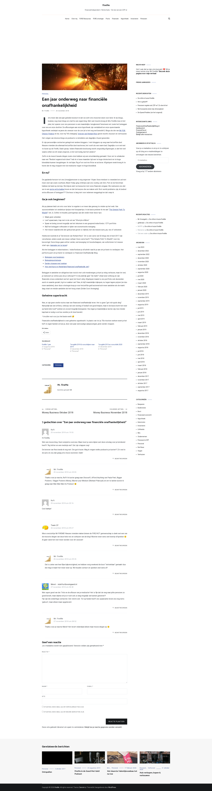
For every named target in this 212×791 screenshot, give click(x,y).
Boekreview (142, 408)
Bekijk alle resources (144, 134)
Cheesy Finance (48, 134)
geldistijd (141, 223)
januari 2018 (142, 372)
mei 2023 (141, 247)
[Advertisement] (106, 39)
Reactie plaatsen (116, 721)
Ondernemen (142, 436)
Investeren (134, 19)
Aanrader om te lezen (58, 245)
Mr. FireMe (45, 111)
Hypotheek (125, 19)
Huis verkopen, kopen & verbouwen (150, 774)
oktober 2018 (142, 340)
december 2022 (143, 251)
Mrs (139, 433)
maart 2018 (142, 365)
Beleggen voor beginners (54, 257)
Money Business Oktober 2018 (57, 411)
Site (43, 696)
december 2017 (143, 376)
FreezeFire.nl (141, 130)
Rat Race (141, 447)
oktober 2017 (142, 383)
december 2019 (143, 294)
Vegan (140, 451)
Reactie (45, 652)
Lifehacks (141, 429)
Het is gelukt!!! (142, 102)
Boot (139, 411)
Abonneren (145, 166)
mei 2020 (141, 279)
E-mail (90, 686)
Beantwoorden (121, 458)
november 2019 (143, 297)
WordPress (112, 787)
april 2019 (141, 319)
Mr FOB (122, 131)
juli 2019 (140, 308)
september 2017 (143, 387)
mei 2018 (141, 358)
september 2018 (143, 344)
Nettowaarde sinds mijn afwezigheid (150, 109)
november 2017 (143, 380)
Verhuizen (141, 454)
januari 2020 (142, 290)
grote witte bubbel (57, 189)
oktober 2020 (142, 265)
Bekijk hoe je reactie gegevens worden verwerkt (103, 727)
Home (67, 19)
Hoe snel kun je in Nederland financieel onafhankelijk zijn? (67, 267)
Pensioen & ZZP (143, 440)
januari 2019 (142, 329)
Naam (44, 686)
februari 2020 (142, 287)
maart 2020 (142, 283)
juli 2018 (140, 351)
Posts (108, 19)
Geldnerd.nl (140, 128)
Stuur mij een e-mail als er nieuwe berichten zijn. (64, 712)
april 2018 (141, 362)
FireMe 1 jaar (46, 344)
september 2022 (143, 254)
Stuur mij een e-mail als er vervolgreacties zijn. (64, 707)
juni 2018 (141, 355)
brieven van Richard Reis (87, 134)
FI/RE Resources (85, 19)
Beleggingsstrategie (53, 260)
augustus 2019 (143, 304)
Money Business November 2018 (110, 411)
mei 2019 (141, 315)
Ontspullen (47, 772)
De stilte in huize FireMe (146, 98)
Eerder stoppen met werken (56, 263)
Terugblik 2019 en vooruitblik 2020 (110, 344)
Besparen (141, 404)
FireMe (106, 5)
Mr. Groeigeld (142, 219)
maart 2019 (142, 322)
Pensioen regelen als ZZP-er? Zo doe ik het (153, 105)
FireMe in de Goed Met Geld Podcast (87, 773)
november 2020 (143, 261)
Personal (45, 94)
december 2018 (143, 333)
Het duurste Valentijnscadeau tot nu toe (122, 773)
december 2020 (143, 258)
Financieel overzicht (145, 415)
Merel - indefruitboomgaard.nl (64, 584)
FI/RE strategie (98, 19)
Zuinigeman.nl (141, 132)
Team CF (55, 525)
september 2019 (143, 301)
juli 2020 (140, 276)
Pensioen (143, 19)
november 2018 (143, 337)
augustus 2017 (143, 390)
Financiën (115, 19)
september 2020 (143, 269)
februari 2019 (142, 326)
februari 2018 (142, 369)
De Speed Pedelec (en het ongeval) (150, 112)
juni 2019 (141, 312)
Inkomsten (141, 422)
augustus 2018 (143, 347)
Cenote (81, 787)
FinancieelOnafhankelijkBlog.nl (147, 126)
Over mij (74, 19)
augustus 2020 (143, 272)
